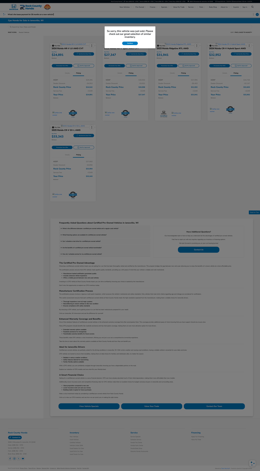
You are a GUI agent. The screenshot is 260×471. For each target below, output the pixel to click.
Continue (130, 43)
